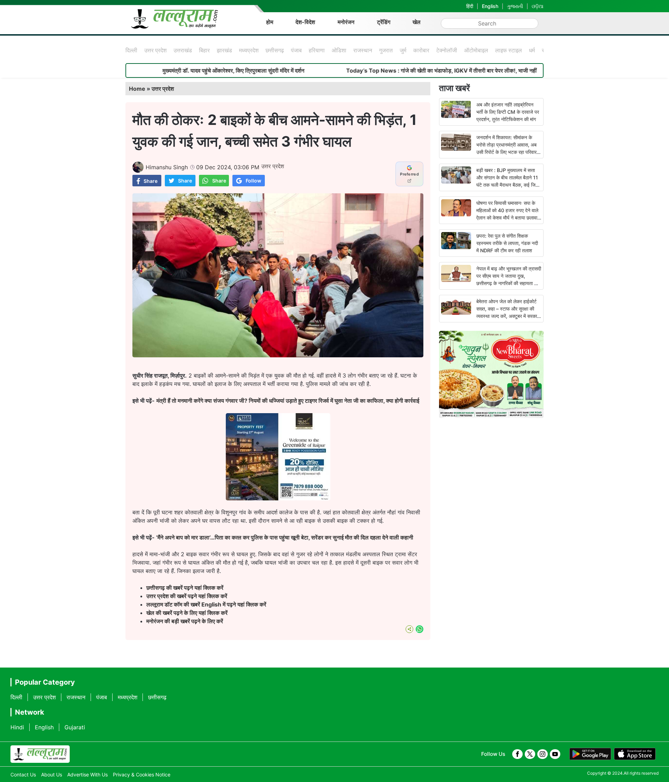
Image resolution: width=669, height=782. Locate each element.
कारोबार (421, 50)
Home (137, 88)
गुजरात (386, 50)
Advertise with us (87, 774)
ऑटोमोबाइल (476, 50)
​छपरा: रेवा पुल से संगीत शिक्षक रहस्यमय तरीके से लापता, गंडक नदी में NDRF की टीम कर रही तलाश (507, 243)
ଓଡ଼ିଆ (538, 6)
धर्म (532, 50)
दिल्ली (131, 50)
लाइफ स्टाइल (508, 50)
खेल (417, 21)
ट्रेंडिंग (383, 21)
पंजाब (296, 50)
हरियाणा (317, 50)
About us (51, 774)
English (490, 6)
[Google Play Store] (590, 754)
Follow (253, 181)
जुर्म (403, 50)
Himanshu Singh (167, 167)
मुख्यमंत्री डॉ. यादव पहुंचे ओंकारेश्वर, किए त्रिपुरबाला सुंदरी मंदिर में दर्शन (200, 70)
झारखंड (224, 50)
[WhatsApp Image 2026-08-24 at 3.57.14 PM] (278, 498)
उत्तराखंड (183, 50)
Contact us (23, 774)
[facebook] (517, 754)
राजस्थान (362, 50)
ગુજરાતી (515, 6)
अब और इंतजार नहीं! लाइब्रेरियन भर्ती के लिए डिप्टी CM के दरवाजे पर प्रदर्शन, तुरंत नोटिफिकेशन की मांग (507, 112)
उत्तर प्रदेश (155, 50)
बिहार (204, 50)
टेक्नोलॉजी (446, 50)
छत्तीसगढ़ (275, 50)
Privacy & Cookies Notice (141, 774)
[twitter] (530, 754)
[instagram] (542, 754)
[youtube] (555, 754)
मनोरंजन (346, 21)
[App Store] (635, 754)
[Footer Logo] (40, 754)
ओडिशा (339, 50)
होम (269, 21)
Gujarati (74, 727)
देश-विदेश (305, 21)
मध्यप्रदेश (249, 50)
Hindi (17, 727)
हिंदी (469, 6)
